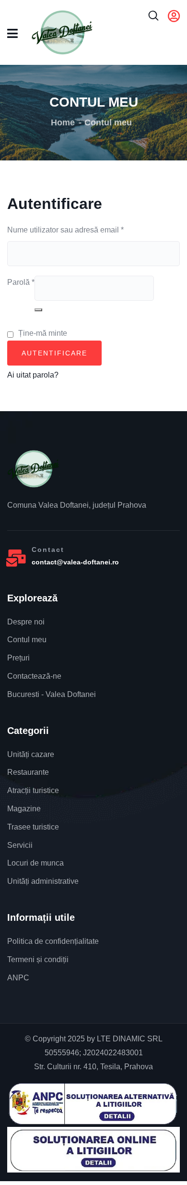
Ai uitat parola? (32, 375)
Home (63, 122)
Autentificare (54, 353)
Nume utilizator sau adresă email (65, 228)
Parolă (21, 281)
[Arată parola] (38, 309)
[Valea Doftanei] (33, 469)
